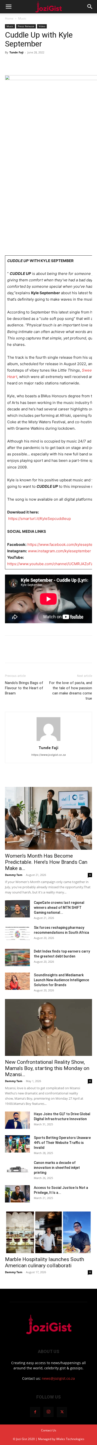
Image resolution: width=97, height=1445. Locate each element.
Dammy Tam (13, 875)
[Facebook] (10, 63)
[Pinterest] (33, 63)
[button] (8, 6)
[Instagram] (48, 1412)
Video (42, 26)
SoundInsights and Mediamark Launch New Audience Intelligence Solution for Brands (61, 980)
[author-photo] (48, 741)
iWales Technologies (70, 1439)
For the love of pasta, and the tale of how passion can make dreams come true (70, 691)
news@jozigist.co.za (58, 1378)
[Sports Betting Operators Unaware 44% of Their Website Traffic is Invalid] (17, 1144)
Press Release (26, 26)
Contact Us (48, 1430)
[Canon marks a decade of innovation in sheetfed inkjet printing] (17, 1169)
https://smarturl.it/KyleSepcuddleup (39, 518)
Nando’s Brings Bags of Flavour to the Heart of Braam (24, 688)
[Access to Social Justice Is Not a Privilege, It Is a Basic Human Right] (17, 1193)
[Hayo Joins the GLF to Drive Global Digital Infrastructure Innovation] (17, 1120)
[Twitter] (21, 63)
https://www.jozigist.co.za (48, 754)
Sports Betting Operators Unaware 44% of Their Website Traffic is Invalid (62, 1143)
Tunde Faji (16, 52)
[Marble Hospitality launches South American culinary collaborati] (48, 1231)
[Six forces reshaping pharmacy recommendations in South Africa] (17, 933)
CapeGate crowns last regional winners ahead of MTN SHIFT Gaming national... (59, 907)
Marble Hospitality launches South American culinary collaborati (44, 1262)
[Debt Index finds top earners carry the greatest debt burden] (17, 957)
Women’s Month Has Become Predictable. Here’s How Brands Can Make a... (46, 862)
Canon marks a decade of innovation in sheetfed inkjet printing (57, 1168)
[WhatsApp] (44, 63)
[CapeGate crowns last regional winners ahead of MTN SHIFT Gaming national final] (17, 908)
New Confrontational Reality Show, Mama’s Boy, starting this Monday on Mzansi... (47, 1068)
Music (22, 18)
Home (9, 18)
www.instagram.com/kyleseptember (59, 551)
